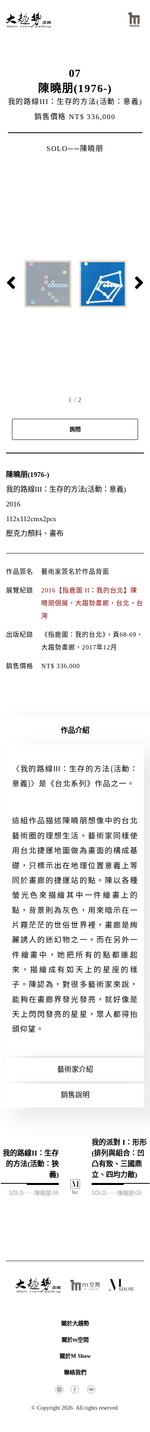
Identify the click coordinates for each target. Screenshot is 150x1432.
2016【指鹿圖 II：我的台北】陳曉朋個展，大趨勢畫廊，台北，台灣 (92, 603)
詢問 (75, 429)
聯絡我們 (75, 1372)
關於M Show (75, 1356)
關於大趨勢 (75, 1323)
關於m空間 (75, 1340)
